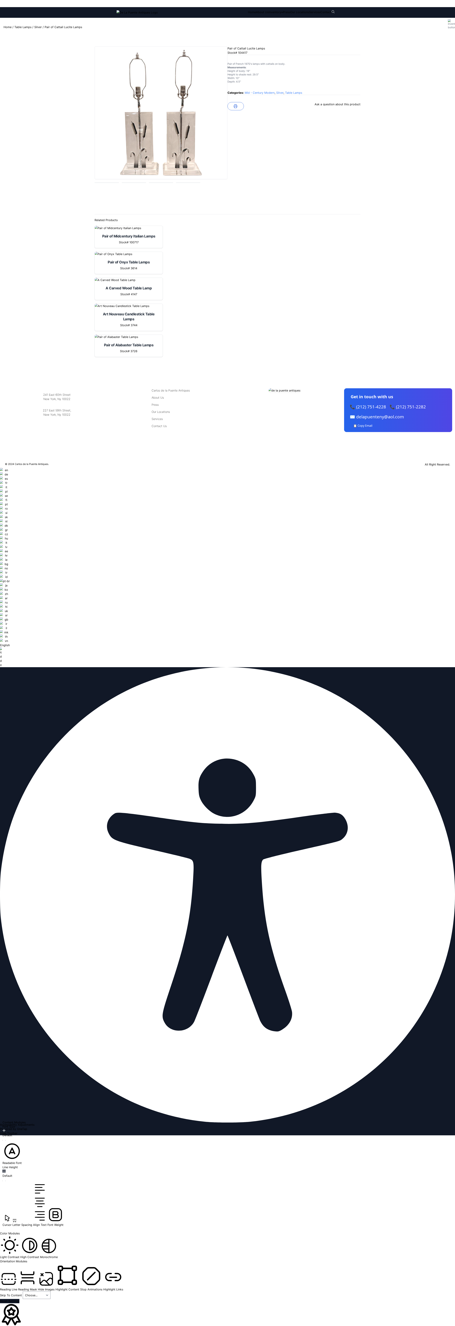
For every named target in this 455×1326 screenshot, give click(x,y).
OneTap (22, 1129)
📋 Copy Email (362, 426)
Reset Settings (9, 1301)
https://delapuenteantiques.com (57, 426)
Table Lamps (22, 27)
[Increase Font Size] (4, 1130)
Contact (325, 12)
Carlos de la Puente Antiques (171, 390)
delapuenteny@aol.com (57, 432)
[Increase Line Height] (4, 1171)
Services (314, 12)
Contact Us (159, 426)
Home (252, 12)
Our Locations (299, 12)
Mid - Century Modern (260, 92)
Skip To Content (11, 1295)
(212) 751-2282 (170, 3)
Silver (38, 27)
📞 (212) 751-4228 (368, 407)
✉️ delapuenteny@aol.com (377, 417)
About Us (262, 12)
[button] (12, 1153)
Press (286, 12)
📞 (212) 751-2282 (408, 407)
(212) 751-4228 (140, 3)
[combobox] (5, 567)
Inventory (275, 12)
